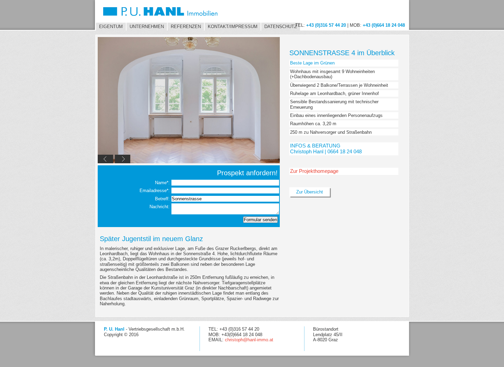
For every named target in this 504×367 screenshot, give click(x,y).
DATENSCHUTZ (280, 26)
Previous (105, 159)
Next (122, 159)
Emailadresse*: (155, 190)
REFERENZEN (186, 26)
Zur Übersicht (309, 191)
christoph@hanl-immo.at (249, 339)
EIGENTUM (111, 26)
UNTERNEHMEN (147, 26)
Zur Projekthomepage (314, 171)
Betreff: (163, 198)
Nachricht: (160, 206)
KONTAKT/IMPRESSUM (232, 26)
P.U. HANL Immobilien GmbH (165, 11)
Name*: (163, 182)
